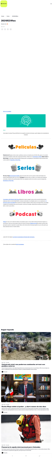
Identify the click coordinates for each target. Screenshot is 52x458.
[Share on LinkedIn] (11, 29)
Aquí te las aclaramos (20, 244)
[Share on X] (5, 29)
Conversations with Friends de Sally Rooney (11, 199)
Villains (4, 221)
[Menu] (51, 3)
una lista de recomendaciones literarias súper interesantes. (24, 237)
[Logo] (3, 3)
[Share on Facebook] (2, 29)
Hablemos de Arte (33, 223)
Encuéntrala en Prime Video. (8, 180)
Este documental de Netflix (14, 175)
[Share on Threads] (8, 29)
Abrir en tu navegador (7, 111)
